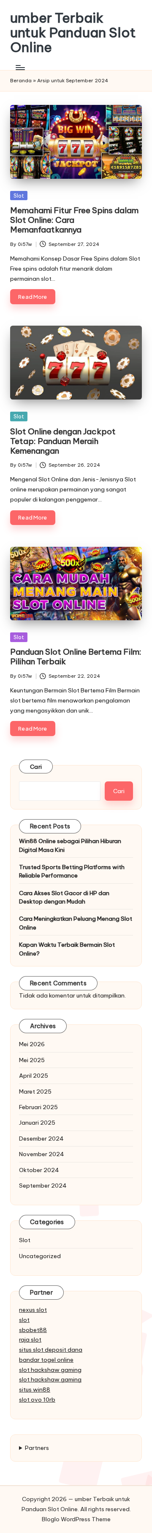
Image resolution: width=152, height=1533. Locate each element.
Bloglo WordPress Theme (76, 1519)
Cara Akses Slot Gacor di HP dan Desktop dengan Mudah (64, 897)
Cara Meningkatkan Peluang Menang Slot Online (75, 923)
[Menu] (20, 67)
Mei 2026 (32, 1044)
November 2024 (41, 1154)
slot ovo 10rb (37, 1399)
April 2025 (33, 1075)
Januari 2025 (37, 1122)
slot (24, 1320)
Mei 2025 (32, 1060)
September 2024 (43, 1185)
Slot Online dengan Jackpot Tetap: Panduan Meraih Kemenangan (63, 441)
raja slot (30, 1339)
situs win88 (34, 1389)
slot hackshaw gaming (50, 1370)
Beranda (21, 81)
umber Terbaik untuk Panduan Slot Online (73, 32)
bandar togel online (46, 1359)
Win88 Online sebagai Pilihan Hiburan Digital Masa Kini (70, 845)
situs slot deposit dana (50, 1349)
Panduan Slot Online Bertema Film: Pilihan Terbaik (75, 656)
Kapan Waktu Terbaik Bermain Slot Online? (67, 949)
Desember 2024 (41, 1138)
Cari (36, 766)
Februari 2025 (38, 1107)
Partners (37, 1448)
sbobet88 (33, 1330)
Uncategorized (40, 1256)
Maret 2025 (35, 1091)
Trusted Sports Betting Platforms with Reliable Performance (72, 871)
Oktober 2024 (39, 1170)
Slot (19, 195)
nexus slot (33, 1310)
